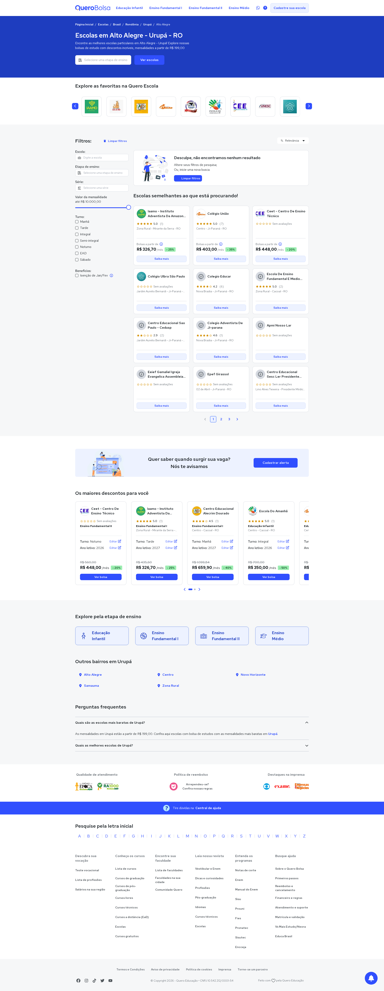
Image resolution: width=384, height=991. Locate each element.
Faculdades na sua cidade (167, 880)
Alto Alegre (93, 675)
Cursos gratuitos (127, 936)
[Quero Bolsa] (92, 8)
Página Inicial (84, 24)
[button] (185, 589)
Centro (168, 675)
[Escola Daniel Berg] (191, 107)
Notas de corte (245, 870)
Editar (114, 541)
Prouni (239, 908)
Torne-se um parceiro (253, 969)
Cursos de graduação (129, 878)
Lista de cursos (125, 868)
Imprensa (224, 969)
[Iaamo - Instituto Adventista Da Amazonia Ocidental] (92, 107)
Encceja (240, 947)
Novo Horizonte (253, 675)
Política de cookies (199, 969)
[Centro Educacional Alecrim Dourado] (141, 107)
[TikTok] (94, 980)
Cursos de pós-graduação (125, 888)
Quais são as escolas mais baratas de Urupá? (110, 723)
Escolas (103, 24)
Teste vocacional (87, 870)
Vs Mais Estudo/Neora (290, 926)
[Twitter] (102, 980)
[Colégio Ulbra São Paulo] (290, 107)
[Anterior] (75, 106)
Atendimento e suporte (291, 907)
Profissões (202, 888)
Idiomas (200, 907)
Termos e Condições (130, 969)
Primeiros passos (286, 878)
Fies (238, 918)
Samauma (91, 686)
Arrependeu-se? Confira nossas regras (197, 786)
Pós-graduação (205, 897)
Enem (239, 880)
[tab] (190, 589)
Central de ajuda (208, 808)
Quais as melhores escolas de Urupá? (104, 745)
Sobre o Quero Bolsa (289, 868)
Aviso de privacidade (165, 969)
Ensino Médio (239, 8)
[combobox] (103, 60)
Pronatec (241, 928)
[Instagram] (86, 980)
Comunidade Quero (168, 889)
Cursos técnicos (126, 907)
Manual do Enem (246, 889)
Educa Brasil (283, 936)
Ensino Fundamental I (165, 8)
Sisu (238, 899)
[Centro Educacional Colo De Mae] (116, 107)
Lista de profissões (88, 880)
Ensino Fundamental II (205, 8)
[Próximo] (309, 106)
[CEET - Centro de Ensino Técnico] (240, 107)
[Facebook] (78, 980)
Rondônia (132, 24)
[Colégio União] (166, 107)
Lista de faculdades (169, 870)
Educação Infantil (129, 8)
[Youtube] (110, 980)
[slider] (128, 207)
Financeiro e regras (288, 898)
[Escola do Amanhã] (216, 107)
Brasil (117, 24)
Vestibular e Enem (207, 868)
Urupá (147, 24)
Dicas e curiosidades (209, 878)
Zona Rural (170, 686)
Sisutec (240, 937)
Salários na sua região (90, 889)
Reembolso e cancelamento (285, 888)
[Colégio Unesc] (265, 107)
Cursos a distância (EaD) (132, 917)
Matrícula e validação (290, 917)
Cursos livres (124, 898)
